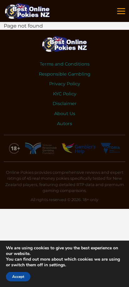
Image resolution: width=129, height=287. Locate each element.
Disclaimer (65, 103)
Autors (64, 123)
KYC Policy (64, 94)
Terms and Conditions (65, 64)
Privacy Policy (64, 84)
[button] (121, 11)
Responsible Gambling (64, 74)
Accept (18, 276)
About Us (64, 113)
